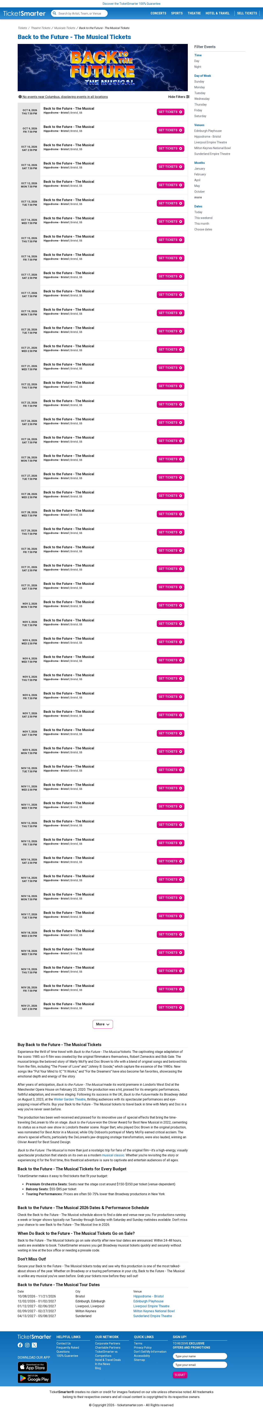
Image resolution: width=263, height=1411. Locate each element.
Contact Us (64, 1343)
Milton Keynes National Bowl (154, 1311)
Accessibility (142, 1355)
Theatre (194, 13)
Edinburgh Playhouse (148, 1301)
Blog (98, 1368)
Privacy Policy (143, 1347)
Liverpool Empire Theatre (151, 1306)
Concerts (158, 13)
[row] (103, 112)
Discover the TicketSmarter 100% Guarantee (131, 3)
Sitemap (139, 1360)
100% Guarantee (67, 1355)
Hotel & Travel (218, 13)
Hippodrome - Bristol (148, 1296)
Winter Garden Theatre (70, 1099)
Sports (177, 13)
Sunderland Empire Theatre (152, 1316)
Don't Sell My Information (150, 1351)
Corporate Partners (107, 1343)
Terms (138, 1343)
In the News (102, 1364)
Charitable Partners (107, 1347)
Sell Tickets (247, 13)
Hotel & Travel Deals (108, 1360)
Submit (180, 1375)
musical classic (113, 1155)
